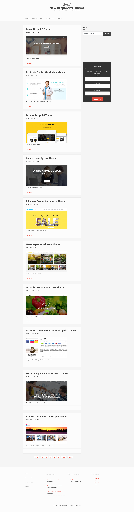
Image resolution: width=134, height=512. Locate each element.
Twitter (96, 480)
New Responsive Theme (67, 7)
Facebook (96, 478)
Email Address (97, 76)
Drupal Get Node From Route (54, 491)
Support (59, 18)
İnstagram (96, 482)
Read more (29, 63)
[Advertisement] (97, 49)
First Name (97, 83)
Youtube (96, 484)
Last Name (97, 90)
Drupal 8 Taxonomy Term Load (55, 486)
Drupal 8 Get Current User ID (54, 480)
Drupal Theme (50, 18)
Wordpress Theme (37, 18)
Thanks (71, 480)
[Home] (67, 4)
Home (27, 18)
